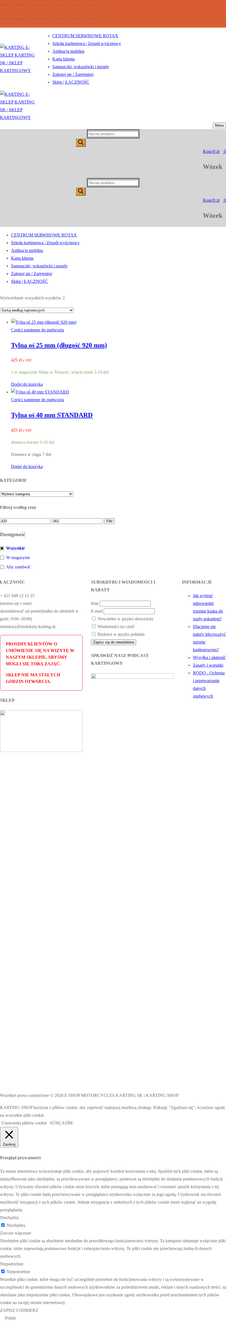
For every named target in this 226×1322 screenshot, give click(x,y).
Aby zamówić (18, 567)
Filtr (109, 521)
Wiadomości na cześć (115, 626)
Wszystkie (15, 548)
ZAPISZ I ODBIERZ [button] (19, 1310)
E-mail (97, 611)
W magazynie (18, 557)
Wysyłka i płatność (209, 657)
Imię (95, 603)
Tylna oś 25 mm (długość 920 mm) (59, 345)
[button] (27, 384)
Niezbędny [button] (9, 1217)
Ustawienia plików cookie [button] (24, 1123)
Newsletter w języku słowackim (124, 618)
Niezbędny (16, 1225)
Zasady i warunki (208, 665)
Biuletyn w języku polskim (120, 634)
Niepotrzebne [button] (11, 1264)
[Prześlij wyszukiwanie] (81, 143)
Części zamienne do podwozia (37, 330)
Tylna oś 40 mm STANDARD (52, 415)
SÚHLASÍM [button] (61, 1123)
